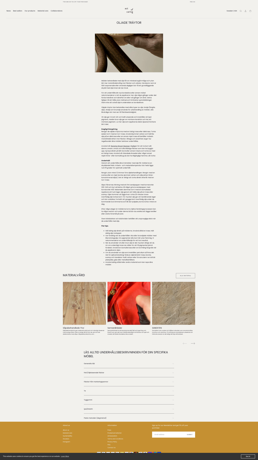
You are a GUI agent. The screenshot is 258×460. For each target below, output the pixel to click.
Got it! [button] (248, 456)
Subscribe (141, 237)
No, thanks (129, 243)
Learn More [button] (65, 456)
